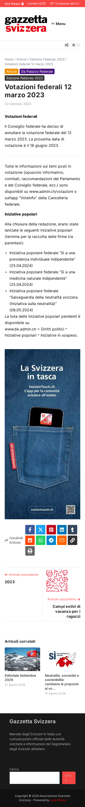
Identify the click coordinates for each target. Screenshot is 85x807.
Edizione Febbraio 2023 (47, 59)
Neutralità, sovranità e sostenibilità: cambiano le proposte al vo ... (62, 681)
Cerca (14, 769)
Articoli (22, 59)
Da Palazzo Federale (37, 71)
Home (9, 59)
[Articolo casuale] (66, 45)
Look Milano (58, 800)
